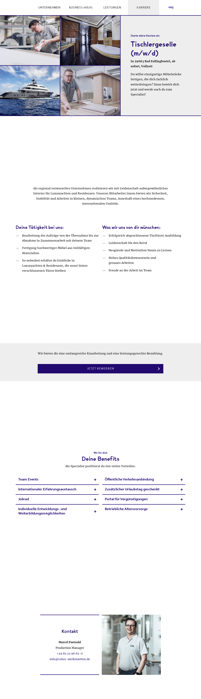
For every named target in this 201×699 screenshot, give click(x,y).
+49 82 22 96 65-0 (70, 653)
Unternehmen (49, 7)
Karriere (143, 7)
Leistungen (112, 7)
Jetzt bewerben (100, 368)
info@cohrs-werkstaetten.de (70, 659)
